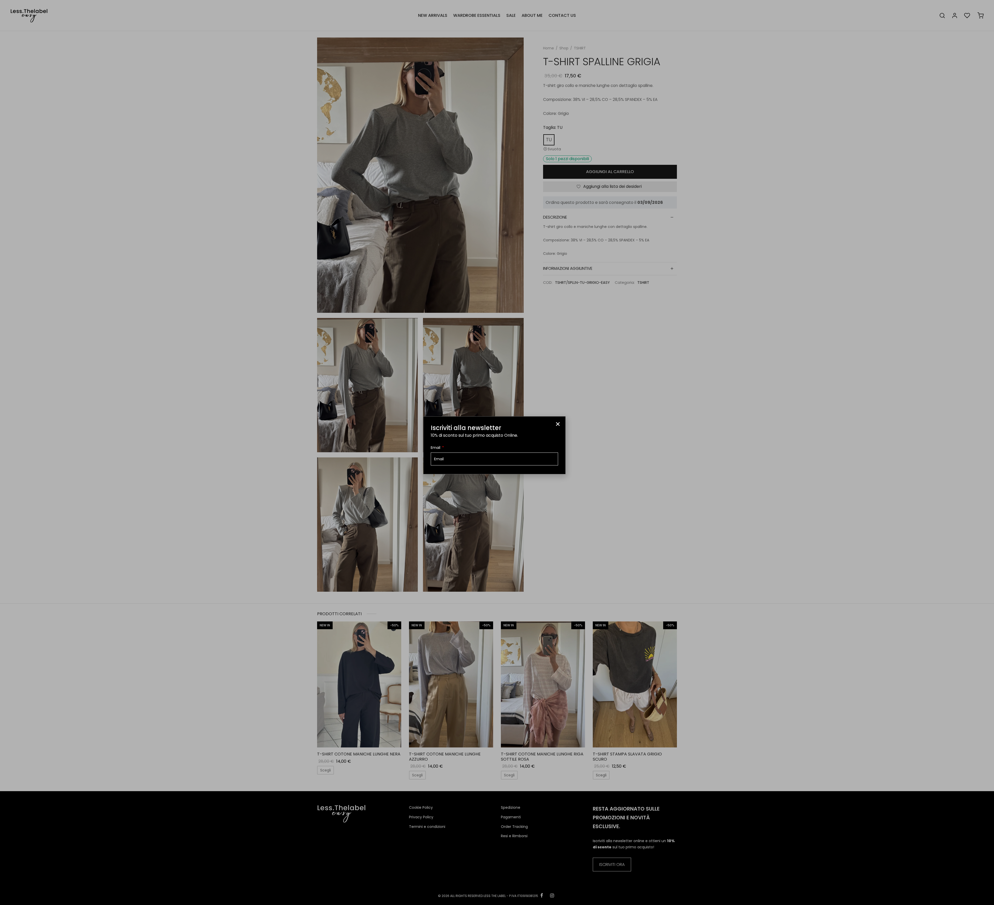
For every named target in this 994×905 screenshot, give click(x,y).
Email (436, 447)
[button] (557, 424)
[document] (497, 452)
